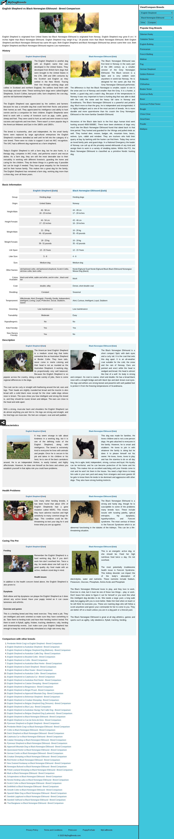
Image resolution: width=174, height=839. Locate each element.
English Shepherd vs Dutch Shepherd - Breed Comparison (31, 667)
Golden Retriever (147, 74)
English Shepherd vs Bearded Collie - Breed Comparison (31, 657)
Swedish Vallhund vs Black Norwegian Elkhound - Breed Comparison (36, 800)
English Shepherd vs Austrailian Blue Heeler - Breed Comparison (34, 663)
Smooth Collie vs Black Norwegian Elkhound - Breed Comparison (34, 790)
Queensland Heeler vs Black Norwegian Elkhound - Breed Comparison (37, 750)
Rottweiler (144, 79)
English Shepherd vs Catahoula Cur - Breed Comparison (31, 677)
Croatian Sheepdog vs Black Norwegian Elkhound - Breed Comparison (37, 757)
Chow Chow (145, 114)
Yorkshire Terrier (147, 39)
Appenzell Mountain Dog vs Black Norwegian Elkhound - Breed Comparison (39, 747)
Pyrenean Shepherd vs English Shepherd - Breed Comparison (33, 723)
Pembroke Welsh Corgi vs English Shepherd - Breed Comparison (34, 644)
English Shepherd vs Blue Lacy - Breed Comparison (29, 707)
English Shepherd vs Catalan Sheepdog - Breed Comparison (32, 683)
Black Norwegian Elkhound (100, 56)
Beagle (143, 109)
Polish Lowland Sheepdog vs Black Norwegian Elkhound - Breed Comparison (40, 770)
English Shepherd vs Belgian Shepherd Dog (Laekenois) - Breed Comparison (39, 713)
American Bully (146, 94)
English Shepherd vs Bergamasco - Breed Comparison (30, 687)
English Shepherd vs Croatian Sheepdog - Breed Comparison (33, 700)
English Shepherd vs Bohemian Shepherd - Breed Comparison (33, 697)
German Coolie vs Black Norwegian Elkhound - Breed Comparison (35, 753)
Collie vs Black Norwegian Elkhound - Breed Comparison (31, 730)
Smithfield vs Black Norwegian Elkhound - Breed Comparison (33, 787)
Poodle (143, 124)
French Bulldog (146, 54)
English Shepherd (33, 56)
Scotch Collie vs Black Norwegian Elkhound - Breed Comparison (34, 783)
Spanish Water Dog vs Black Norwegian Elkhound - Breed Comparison (37, 793)
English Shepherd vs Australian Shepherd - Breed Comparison (33, 647)
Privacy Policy (32, 830)
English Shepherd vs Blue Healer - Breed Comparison (30, 670)
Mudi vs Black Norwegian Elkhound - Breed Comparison (30, 773)
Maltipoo (143, 129)
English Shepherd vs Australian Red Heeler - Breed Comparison (34, 680)
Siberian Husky (146, 34)
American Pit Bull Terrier (150, 104)
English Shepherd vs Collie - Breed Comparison (27, 660)
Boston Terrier (146, 89)
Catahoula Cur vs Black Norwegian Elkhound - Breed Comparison (35, 737)
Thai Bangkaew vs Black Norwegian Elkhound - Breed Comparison (35, 803)
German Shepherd (148, 69)
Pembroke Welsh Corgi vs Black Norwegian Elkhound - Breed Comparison (38, 727)
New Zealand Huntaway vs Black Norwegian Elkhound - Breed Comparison (39, 763)
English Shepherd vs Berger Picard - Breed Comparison (30, 690)
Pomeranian (145, 49)
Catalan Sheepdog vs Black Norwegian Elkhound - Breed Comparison (36, 740)
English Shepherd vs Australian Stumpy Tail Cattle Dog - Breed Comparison (39, 710)
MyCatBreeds (106, 830)
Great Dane (145, 119)
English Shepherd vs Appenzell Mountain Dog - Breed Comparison (35, 693)
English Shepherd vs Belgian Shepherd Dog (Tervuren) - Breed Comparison (39, 703)
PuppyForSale (89, 830)
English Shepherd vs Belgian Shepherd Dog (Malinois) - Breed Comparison (39, 650)
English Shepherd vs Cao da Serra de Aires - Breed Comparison (34, 720)
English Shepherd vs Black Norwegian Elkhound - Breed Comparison (36, 717)
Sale (43, 56)
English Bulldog (146, 44)
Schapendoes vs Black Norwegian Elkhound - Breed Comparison (34, 777)
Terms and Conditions (53, 830)
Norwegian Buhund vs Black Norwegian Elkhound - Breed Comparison (37, 767)
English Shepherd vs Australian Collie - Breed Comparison (31, 673)
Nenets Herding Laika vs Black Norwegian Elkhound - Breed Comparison (38, 780)
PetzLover (72, 830)
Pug (141, 64)
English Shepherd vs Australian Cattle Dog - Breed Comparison (33, 654)
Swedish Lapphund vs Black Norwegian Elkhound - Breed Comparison (37, 797)
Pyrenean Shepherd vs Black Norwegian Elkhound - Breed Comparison (37, 743)
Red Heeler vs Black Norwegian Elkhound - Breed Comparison (33, 760)
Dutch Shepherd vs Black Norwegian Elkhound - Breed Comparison (35, 733)
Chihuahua (144, 84)
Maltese (143, 59)
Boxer (142, 99)
